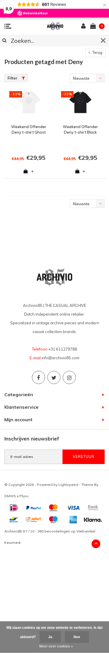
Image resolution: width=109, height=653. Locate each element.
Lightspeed (68, 484)
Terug (97, 52)
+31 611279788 (62, 349)
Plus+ (24, 496)
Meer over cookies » (56, 646)
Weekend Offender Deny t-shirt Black (80, 129)
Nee (77, 637)
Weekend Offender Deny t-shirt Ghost (28, 129)
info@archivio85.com (60, 357)
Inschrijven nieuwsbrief (31, 439)
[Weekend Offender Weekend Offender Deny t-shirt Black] (80, 105)
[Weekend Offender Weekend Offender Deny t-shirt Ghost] (28, 105)
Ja (50, 637)
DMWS (10, 496)
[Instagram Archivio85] (69, 377)
